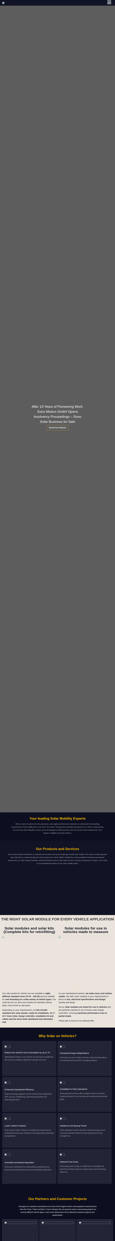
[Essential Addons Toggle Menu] (109, 3)
